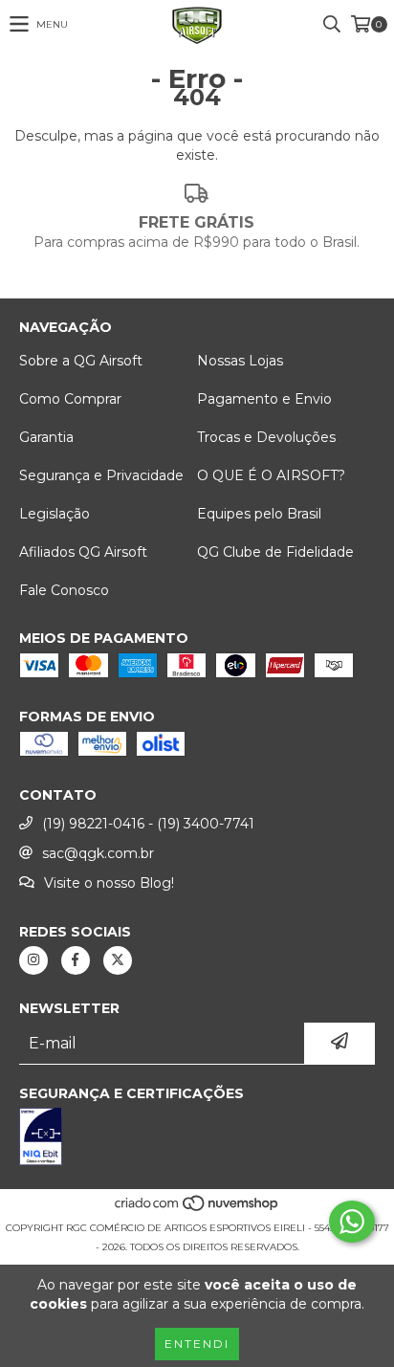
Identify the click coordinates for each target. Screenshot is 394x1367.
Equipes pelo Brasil (259, 513)
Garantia (46, 437)
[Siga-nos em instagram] (33, 960)
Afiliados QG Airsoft (83, 552)
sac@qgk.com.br (98, 853)
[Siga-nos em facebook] (75, 960)
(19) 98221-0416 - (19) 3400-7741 (148, 823)
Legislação (54, 513)
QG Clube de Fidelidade (275, 552)
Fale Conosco (64, 590)
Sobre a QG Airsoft (80, 360)
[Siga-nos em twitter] (117, 960)
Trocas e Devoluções (266, 437)
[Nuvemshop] (197, 1208)
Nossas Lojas (240, 360)
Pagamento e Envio (264, 399)
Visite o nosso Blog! (109, 883)
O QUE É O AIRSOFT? (271, 475)
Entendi (197, 1343)
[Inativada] (197, 1139)
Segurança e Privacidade (101, 475)
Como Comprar (70, 399)
